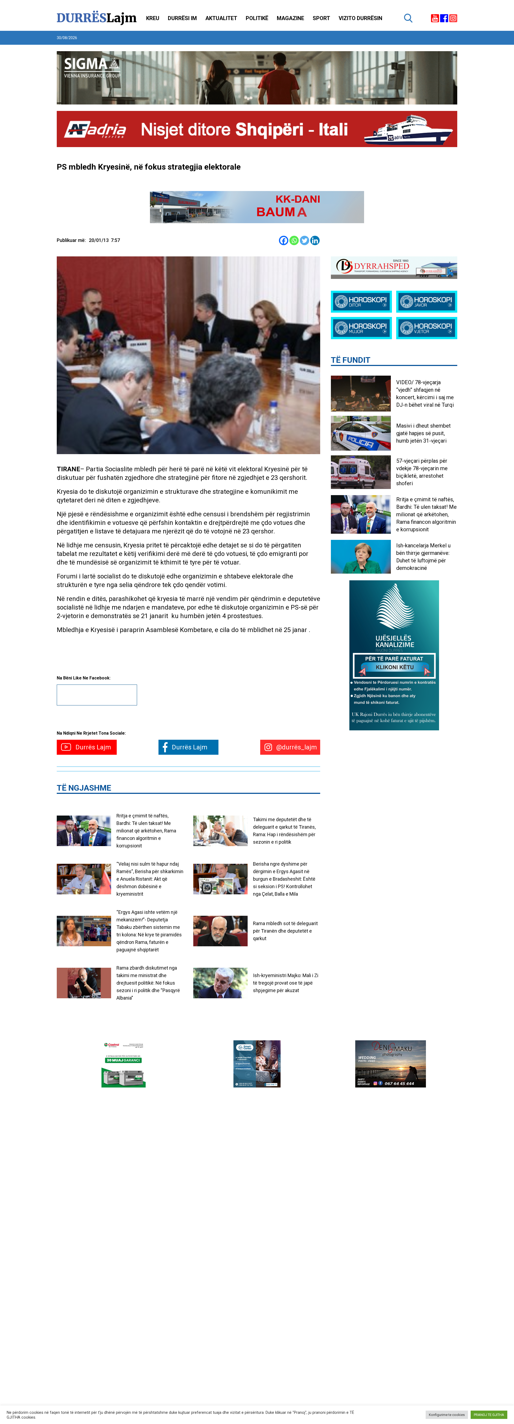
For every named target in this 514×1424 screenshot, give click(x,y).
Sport (321, 18)
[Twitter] (304, 240)
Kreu (152, 18)
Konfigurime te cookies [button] (447, 1415)
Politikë (257, 18)
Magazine (290, 18)
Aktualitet (221, 18)
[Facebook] (283, 240)
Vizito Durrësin (360, 18)
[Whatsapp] (294, 240)
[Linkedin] (315, 240)
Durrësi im (182, 18)
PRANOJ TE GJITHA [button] (489, 1415)
